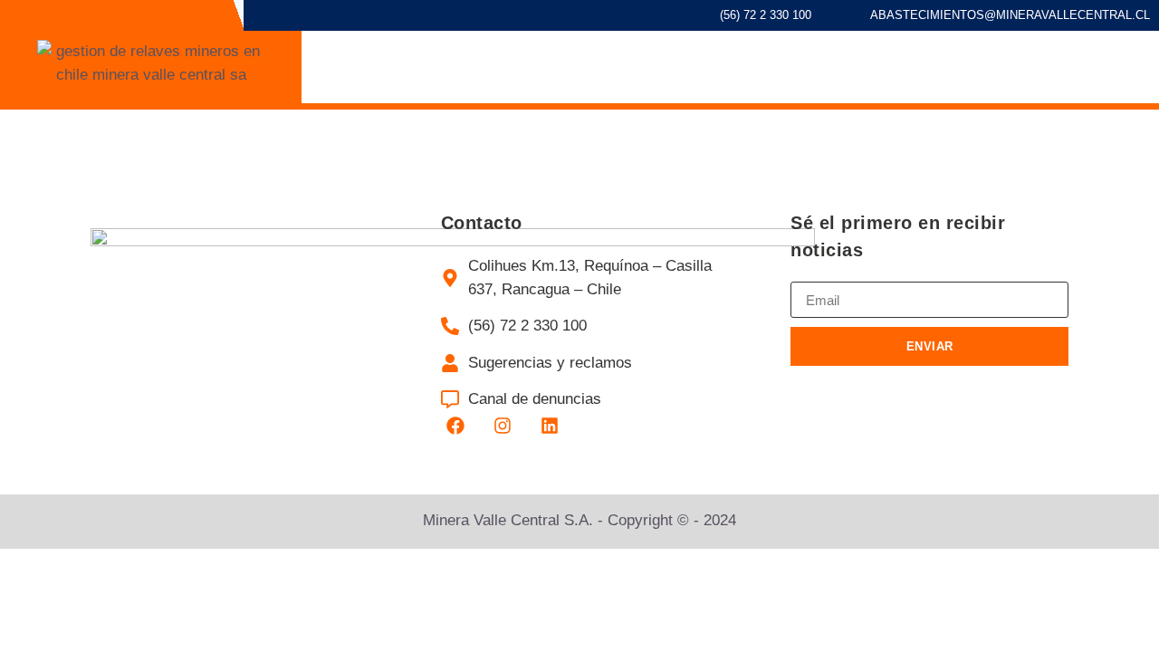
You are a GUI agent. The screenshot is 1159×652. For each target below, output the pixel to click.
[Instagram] (502, 425)
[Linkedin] (549, 425)
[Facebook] (455, 425)
